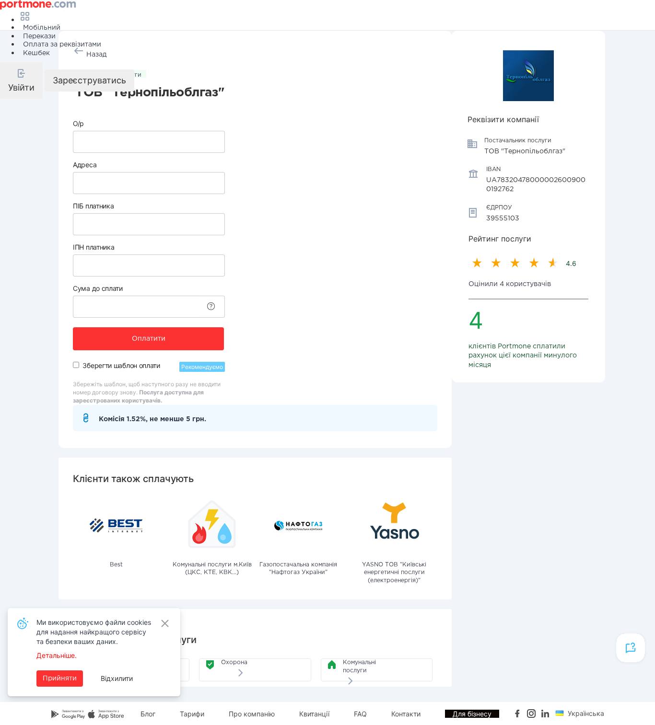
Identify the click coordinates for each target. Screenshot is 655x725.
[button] (21, 80)
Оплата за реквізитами (62, 44)
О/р (78, 123)
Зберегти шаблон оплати (121, 365)
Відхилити (117, 678)
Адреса (84, 165)
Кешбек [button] (36, 53)
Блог (147, 714)
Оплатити (148, 339)
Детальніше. (56, 655)
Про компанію (252, 714)
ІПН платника (93, 247)
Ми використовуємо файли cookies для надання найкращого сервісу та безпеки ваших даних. (93, 631)
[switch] (76, 365)
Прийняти (60, 678)
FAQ (360, 714)
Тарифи (192, 714)
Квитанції (314, 714)
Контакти (406, 714)
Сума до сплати (98, 288)
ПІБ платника (93, 206)
